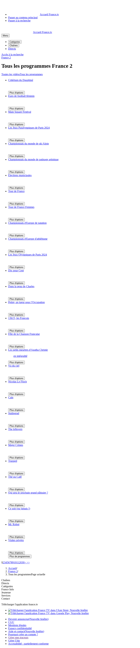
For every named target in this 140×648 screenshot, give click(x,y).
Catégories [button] (7, 586)
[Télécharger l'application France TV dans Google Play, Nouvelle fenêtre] (48, 613)
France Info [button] (7, 589)
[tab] (10, 74)
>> (28, 562)
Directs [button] (5, 583)
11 (17, 562)
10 (15, 562)
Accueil (12, 568)
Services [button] (5, 595)
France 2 (13, 571)
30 (23, 562)
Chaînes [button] (5, 580)
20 (20, 562)
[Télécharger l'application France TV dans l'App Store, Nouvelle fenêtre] (48, 610)
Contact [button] (5, 598)
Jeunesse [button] (6, 592)
